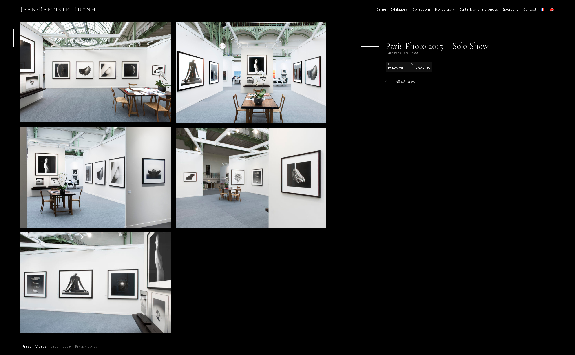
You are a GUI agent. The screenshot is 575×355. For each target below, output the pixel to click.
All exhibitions (406, 81)
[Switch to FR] (543, 9)
